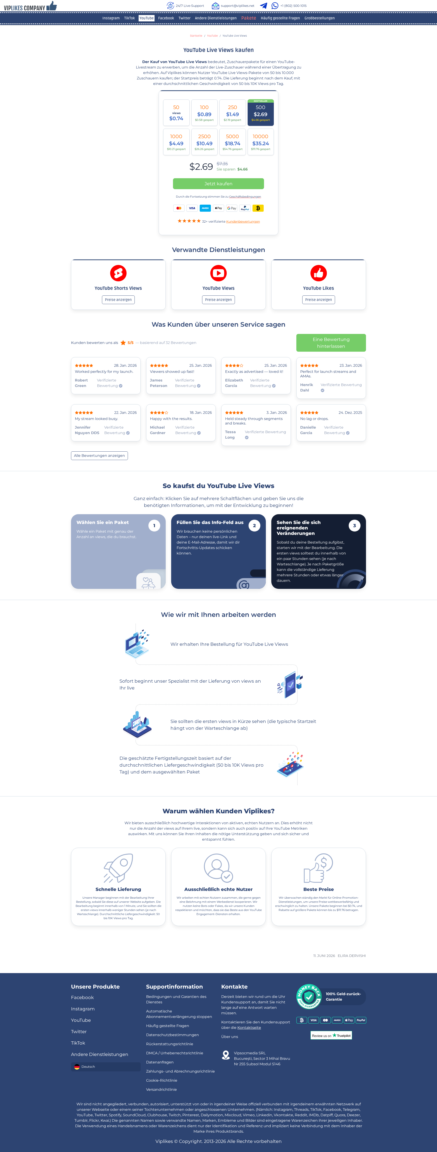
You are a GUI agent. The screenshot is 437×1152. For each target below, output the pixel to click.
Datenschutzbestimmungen (172, 1035)
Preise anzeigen (118, 300)
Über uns (229, 1037)
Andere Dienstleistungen (216, 18)
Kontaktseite (249, 1027)
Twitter (185, 18)
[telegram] (264, 5)
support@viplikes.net (237, 6)
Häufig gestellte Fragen (280, 18)
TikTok (129, 18)
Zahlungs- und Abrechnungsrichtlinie (180, 1071)
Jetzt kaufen (219, 183)
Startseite (196, 36)
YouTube (147, 18)
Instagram (111, 18)
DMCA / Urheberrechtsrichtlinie (174, 1053)
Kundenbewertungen (243, 221)
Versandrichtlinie (161, 1089)
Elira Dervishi (352, 956)
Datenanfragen (160, 1062)
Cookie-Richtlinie (161, 1080)
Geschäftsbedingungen (245, 196)
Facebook (166, 18)
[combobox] (106, 1066)
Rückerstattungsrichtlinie (169, 1044)
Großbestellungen (320, 18)
